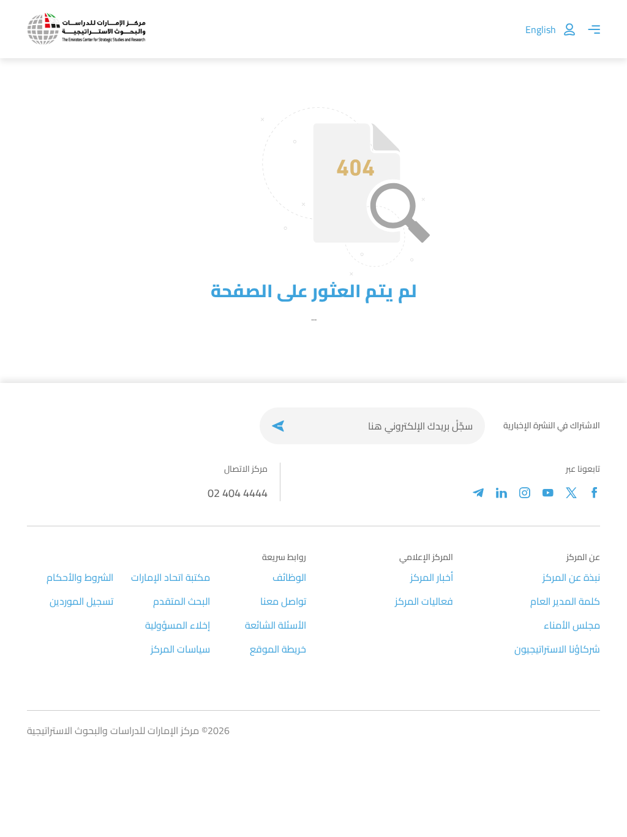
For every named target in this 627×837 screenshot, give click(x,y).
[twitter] (571, 493)
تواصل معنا (283, 601)
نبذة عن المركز (571, 577)
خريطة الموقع (278, 649)
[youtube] (548, 493)
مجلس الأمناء (572, 625)
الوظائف (289, 577)
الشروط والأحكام (80, 577)
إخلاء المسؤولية (177, 625)
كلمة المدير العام (565, 601)
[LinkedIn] (501, 493)
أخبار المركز (431, 577)
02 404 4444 (238, 493)
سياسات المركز (180, 649)
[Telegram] (478, 493)
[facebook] (594, 493)
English (540, 29)
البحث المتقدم (181, 601)
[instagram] (524, 493)
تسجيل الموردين (81, 601)
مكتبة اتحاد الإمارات (170, 577)
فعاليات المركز (424, 601)
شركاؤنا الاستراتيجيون (557, 649)
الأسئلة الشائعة (275, 625)
